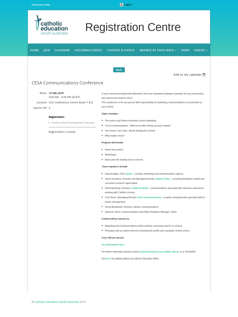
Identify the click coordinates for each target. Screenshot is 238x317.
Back (119, 70)
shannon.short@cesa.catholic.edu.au (159, 251)
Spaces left (40, 108)
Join (41, 4)
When (43, 93)
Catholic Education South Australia (57, 302)
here (108, 258)
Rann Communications (149, 197)
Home (35, 4)
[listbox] (189, 74)
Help (47, 4)
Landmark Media (140, 188)
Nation (129, 174)
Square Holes (163, 179)
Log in (128, 4)
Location (41, 102)
